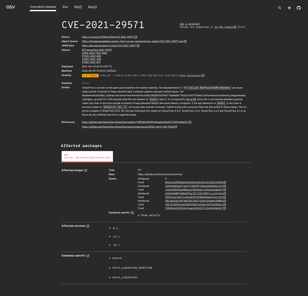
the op (189, 99)
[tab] (87, 156)
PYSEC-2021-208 (91, 56)
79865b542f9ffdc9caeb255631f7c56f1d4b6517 (194, 208)
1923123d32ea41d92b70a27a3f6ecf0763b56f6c (194, 204)
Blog (65, 7)
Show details (150, 215)
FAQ (76, 7)
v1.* (116, 236)
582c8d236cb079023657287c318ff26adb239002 (194, 201)
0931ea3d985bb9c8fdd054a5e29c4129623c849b (194, 182)
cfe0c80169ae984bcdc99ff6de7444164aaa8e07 (194, 190)
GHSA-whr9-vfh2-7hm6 (94, 53)
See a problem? (190, 24)
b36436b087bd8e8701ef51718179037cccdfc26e (194, 193)
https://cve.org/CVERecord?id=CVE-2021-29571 (108, 37)
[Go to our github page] (299, 8)
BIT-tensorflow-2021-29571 (97, 50)
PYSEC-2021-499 (91, 59)
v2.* (116, 245)
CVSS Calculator (190, 75)
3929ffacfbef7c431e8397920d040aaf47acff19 (194, 197)
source (117, 258)
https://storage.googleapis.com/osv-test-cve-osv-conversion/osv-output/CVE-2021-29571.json (132, 41)
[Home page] (10, 8)
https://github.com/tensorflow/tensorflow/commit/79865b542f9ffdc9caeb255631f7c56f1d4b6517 (135, 122)
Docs (91, 7)
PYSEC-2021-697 (91, 62)
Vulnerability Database (43, 7)
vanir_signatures (125, 277)
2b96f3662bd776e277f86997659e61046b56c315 (194, 186)
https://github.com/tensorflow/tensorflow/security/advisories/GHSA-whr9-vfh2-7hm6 (128, 127)
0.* (115, 228)
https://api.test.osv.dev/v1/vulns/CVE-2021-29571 (109, 45)
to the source (223, 27)
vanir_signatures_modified (132, 267)
